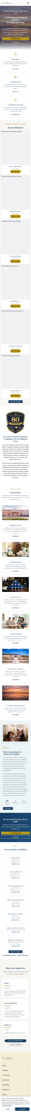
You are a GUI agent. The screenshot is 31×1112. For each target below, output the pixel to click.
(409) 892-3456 (15, 892)
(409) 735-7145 (15, 906)
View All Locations (15, 951)
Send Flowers (15, 171)
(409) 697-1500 (15, 946)
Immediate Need (15, 38)
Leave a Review (15, 1045)
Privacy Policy (7, 1105)
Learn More (15, 69)
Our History (8, 808)
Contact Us (15, 837)
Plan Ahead (15, 42)
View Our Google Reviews (15, 1040)
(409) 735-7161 (15, 878)
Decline (8, 1109)
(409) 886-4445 (15, 114)
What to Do (15, 91)
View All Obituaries (15, 401)
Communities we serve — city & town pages (15, 955)
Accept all (22, 1109)
